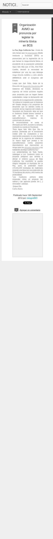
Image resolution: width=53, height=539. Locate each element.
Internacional (23, 11)
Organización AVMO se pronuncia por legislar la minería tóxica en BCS (27, 35)
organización (32, 53)
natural (31, 159)
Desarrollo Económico (31, 86)
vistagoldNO (32, 198)
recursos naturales (31, 147)
